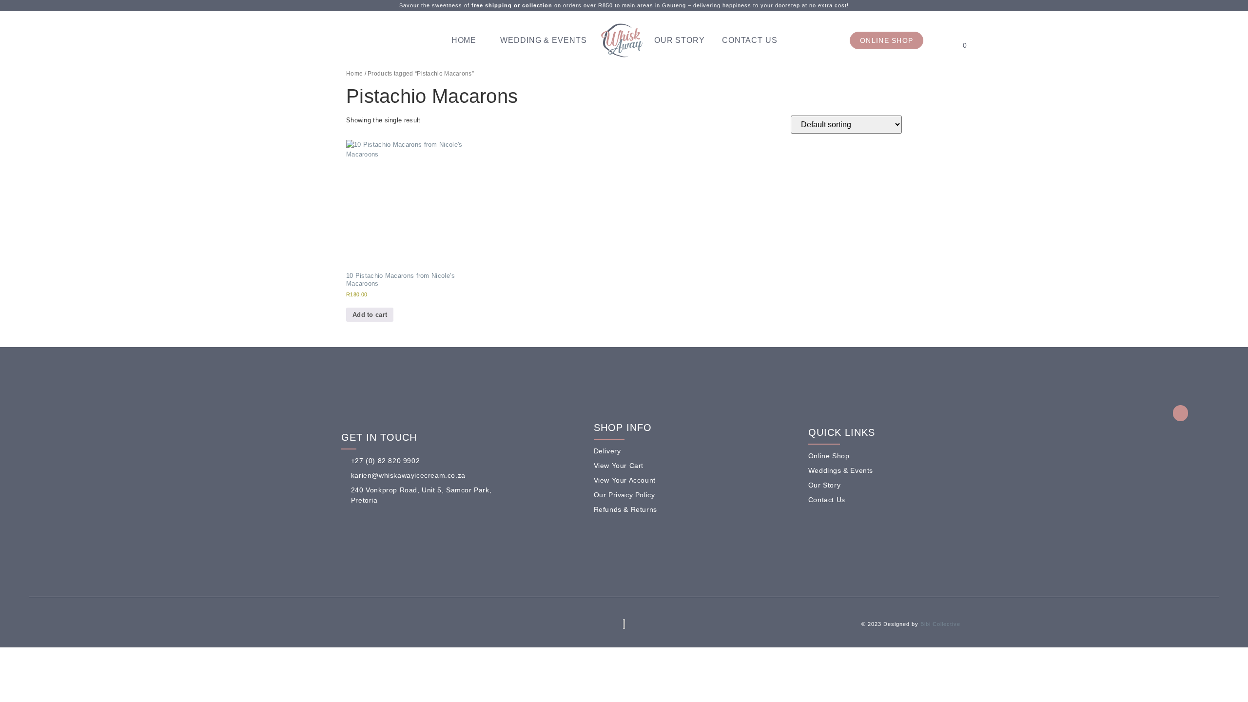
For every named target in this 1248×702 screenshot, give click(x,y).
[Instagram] (280, 40)
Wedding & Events (543, 40)
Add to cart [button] (369, 314)
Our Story (679, 40)
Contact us (750, 40)
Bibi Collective (940, 624)
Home (464, 40)
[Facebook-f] (296, 626)
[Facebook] (265, 40)
